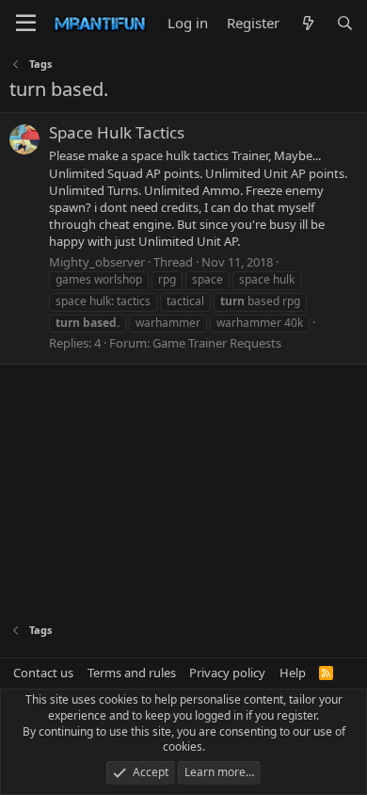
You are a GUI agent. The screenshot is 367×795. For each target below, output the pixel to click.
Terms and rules (132, 672)
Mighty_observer (97, 261)
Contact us (43, 672)
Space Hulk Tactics (116, 132)
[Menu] (26, 23)
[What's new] (307, 23)
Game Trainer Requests (216, 342)
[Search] (345, 23)
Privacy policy (227, 672)
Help (292, 672)
